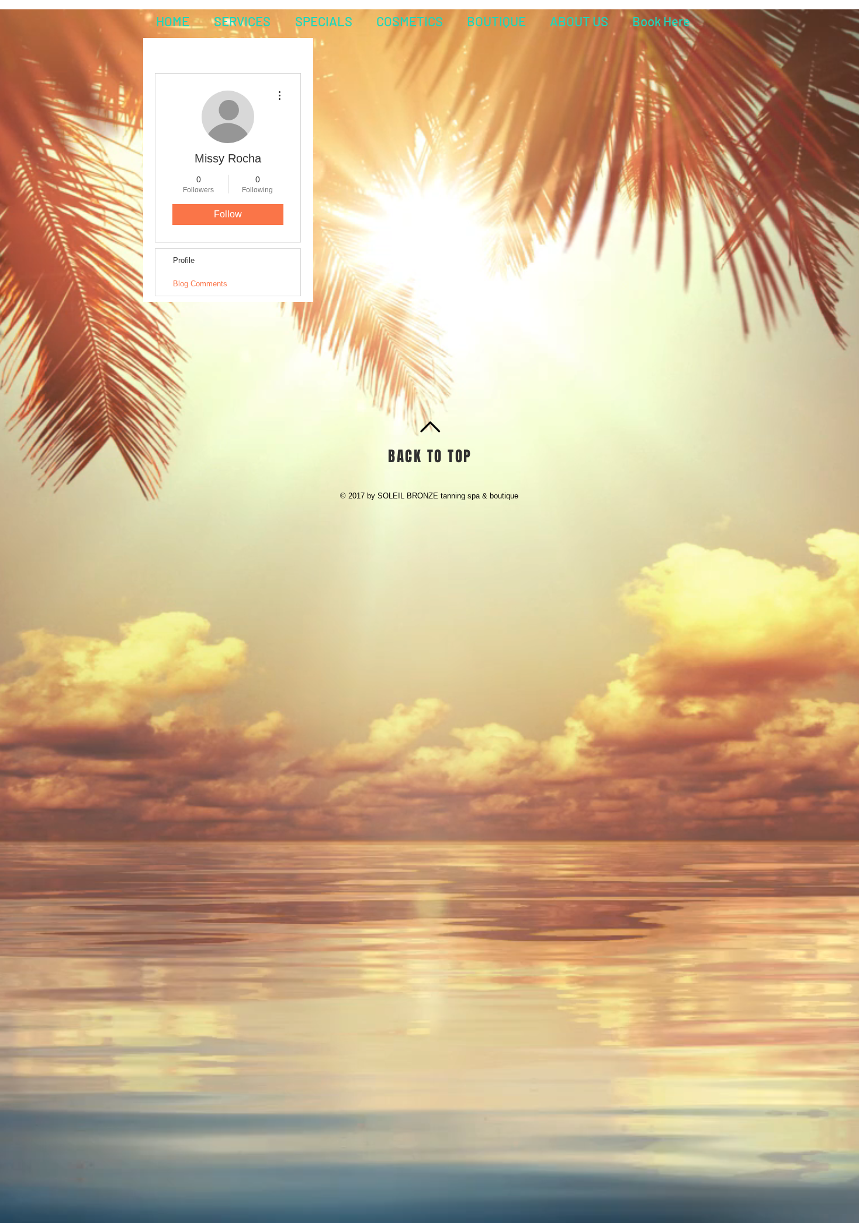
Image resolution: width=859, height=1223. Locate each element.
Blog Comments (200, 283)
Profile (184, 260)
